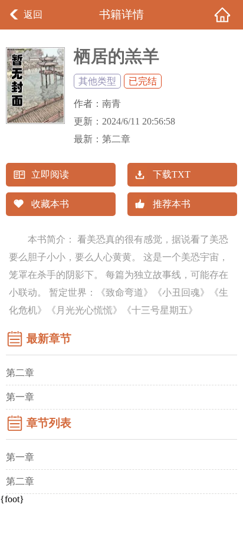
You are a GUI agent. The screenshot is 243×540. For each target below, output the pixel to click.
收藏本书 (50, 204)
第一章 (20, 397)
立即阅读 (50, 174)
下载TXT (172, 174)
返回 (33, 14)
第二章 (116, 139)
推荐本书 (172, 204)
